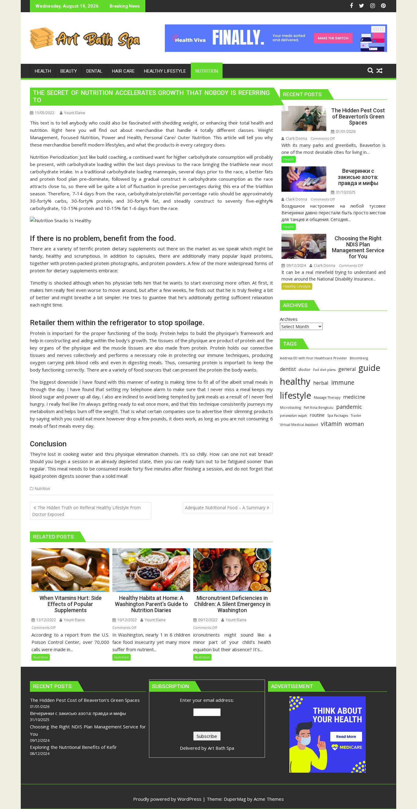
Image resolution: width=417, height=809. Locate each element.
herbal (320, 382)
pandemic (349, 406)
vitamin (331, 423)
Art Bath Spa (221, 748)
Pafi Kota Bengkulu (318, 407)
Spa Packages (337, 415)
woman (354, 423)
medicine (354, 396)
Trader (356, 415)
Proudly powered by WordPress (167, 799)
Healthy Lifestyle (296, 286)
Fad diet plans (324, 370)
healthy (295, 381)
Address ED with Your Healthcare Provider (313, 358)
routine (317, 415)
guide (369, 367)
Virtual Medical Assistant (299, 425)
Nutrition (42, 488)
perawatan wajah (293, 415)
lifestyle (295, 395)
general (347, 369)
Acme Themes (269, 799)
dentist (288, 369)
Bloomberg (359, 358)
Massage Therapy (327, 397)
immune (342, 382)
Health (288, 159)
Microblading (290, 407)
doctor (304, 369)
